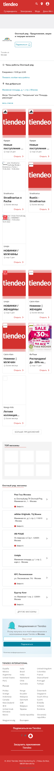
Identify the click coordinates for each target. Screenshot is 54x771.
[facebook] (22, 736)
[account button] (47, 4)
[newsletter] (30, 736)
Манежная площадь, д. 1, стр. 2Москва (20, 89)
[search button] (36, 4)
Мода (37, 11)
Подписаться (27, 644)
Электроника (26, 11)
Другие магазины (27, 611)
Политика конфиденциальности (14, 652)
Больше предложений (27, 432)
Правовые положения (27, 768)
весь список (7, 103)
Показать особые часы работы (16, 77)
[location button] (41, 4)
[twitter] (25, 736)
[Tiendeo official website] (10, 4)
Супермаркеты (10, 11)
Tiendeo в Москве (5, 53)
